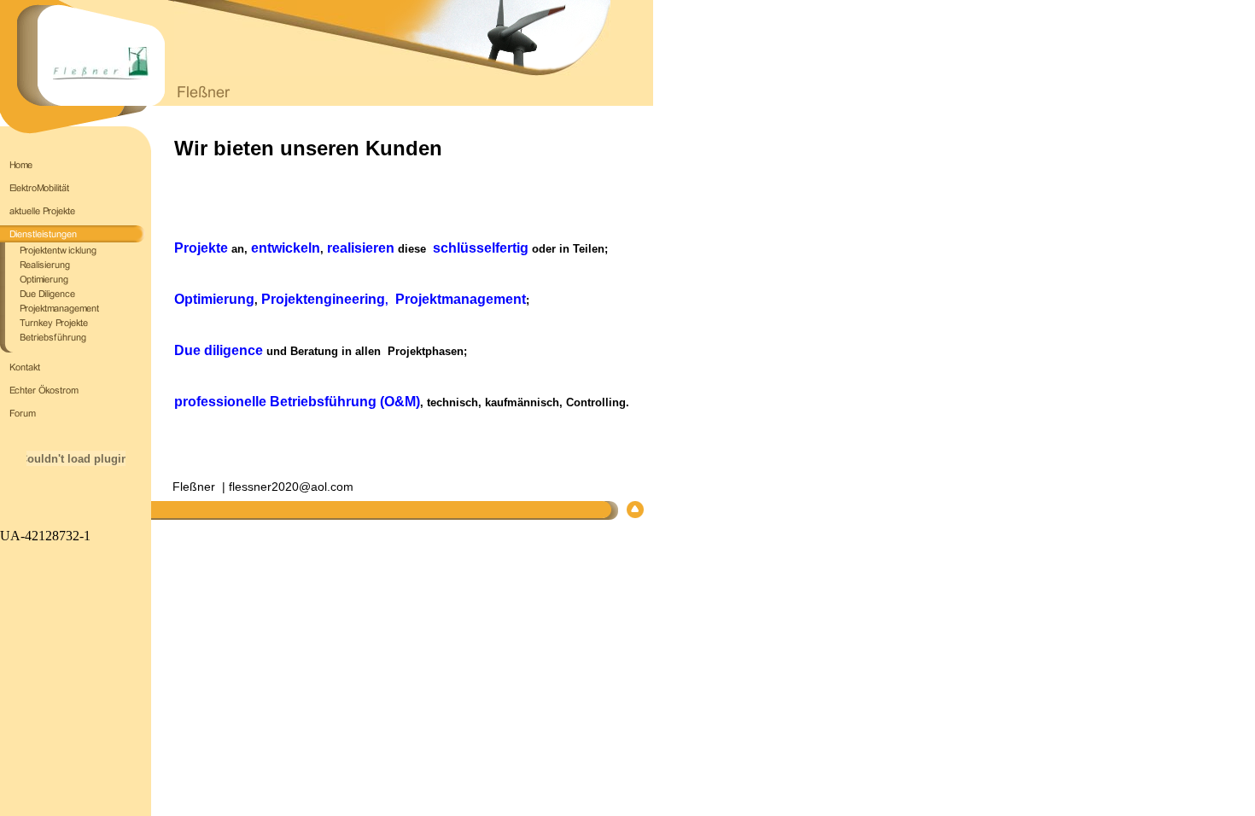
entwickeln (285, 248)
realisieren (360, 248)
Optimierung (214, 299)
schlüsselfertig (480, 248)
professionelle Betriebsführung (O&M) (297, 401)
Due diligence (218, 350)
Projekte (201, 248)
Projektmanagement (460, 299)
